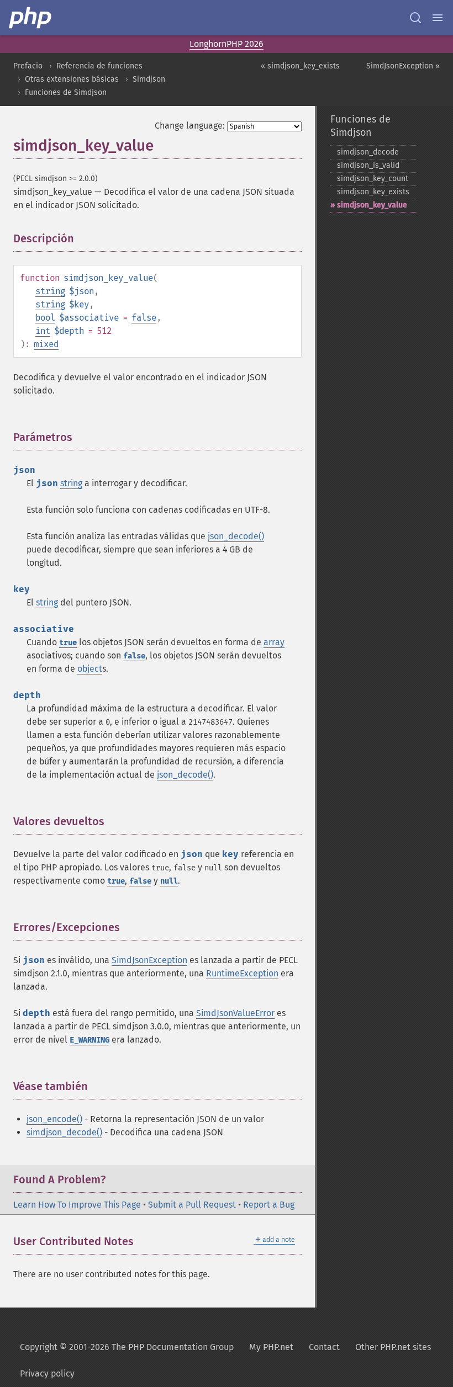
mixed (46, 344)
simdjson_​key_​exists (373, 191)
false (143, 317)
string (50, 291)
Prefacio (28, 66)
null (169, 881)
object (89, 668)
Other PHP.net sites (393, 1347)
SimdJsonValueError (235, 1013)
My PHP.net (271, 1347)
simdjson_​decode (368, 152)
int (42, 331)
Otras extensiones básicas (72, 79)
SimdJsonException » (403, 66)
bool (45, 317)
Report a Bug (268, 1204)
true (68, 642)
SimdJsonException (149, 960)
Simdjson (149, 79)
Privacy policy (47, 1373)
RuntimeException (242, 973)
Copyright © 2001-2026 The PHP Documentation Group (127, 1347)
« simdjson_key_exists (300, 66)
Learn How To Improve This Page (77, 1204)
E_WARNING (89, 1040)
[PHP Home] (31, 17)
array (274, 642)
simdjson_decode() (64, 1132)
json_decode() (236, 536)
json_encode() (54, 1119)
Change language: (190, 125)
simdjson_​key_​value (372, 205)
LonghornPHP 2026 (226, 44)
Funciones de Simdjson (66, 92)
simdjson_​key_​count (372, 178)
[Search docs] (415, 18)
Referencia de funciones (99, 66)
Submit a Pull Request (192, 1204)
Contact (324, 1347)
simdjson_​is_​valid (368, 165)
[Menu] (437, 18)
